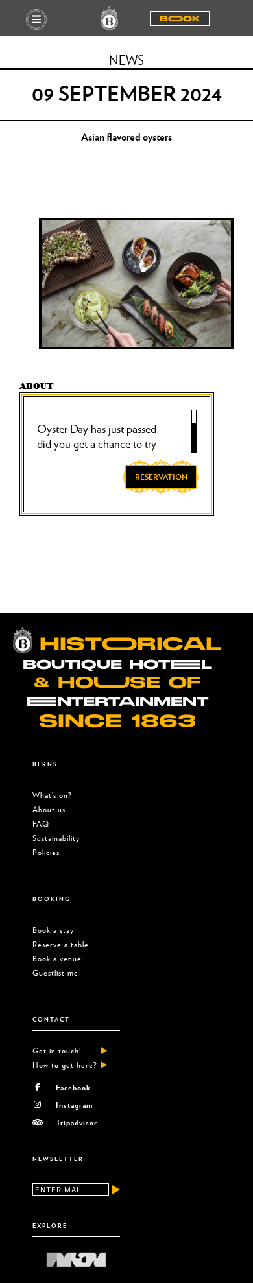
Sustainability (56, 837)
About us (49, 809)
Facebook (73, 1087)
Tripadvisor (76, 1122)
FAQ (40, 823)
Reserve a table (60, 944)
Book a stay (53, 930)
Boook (180, 19)
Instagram (74, 1105)
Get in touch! (57, 1050)
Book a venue (57, 958)
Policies (46, 852)
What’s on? (52, 795)
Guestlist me (55, 972)
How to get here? (64, 1064)
